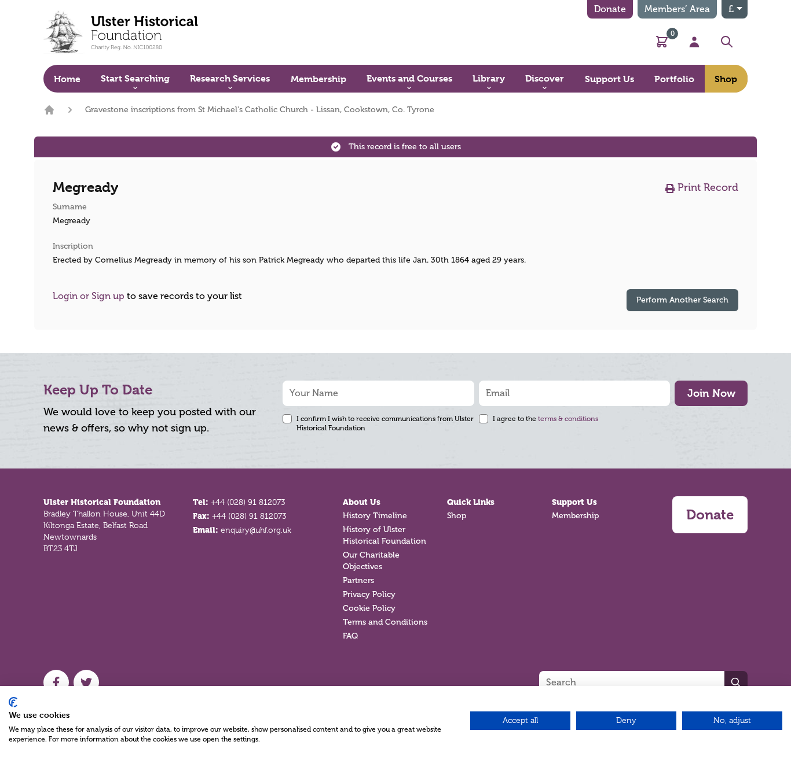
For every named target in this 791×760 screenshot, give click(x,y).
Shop (456, 515)
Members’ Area (677, 9)
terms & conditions (568, 419)
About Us (361, 502)
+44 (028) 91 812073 (248, 502)
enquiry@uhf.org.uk (256, 529)
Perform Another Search (682, 300)
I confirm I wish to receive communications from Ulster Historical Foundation (385, 423)
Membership (575, 515)
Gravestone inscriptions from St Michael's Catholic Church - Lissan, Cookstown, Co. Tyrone (259, 109)
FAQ (350, 636)
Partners (358, 580)
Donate (610, 9)
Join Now (711, 393)
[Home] (49, 110)
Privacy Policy (369, 594)
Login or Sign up (88, 296)
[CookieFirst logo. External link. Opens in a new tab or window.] (13, 702)
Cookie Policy (369, 608)
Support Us (574, 502)
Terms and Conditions (385, 622)
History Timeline (375, 515)
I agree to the (545, 419)
